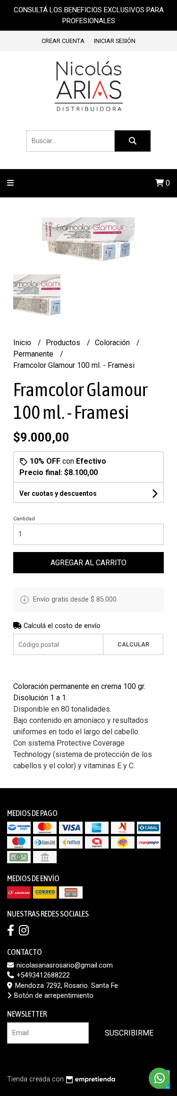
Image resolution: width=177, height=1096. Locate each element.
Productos (64, 342)
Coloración (113, 342)
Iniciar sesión (114, 40)
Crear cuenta (63, 40)
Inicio (23, 342)
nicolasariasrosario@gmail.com (64, 965)
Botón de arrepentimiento (52, 996)
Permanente (34, 353)
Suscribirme (129, 1032)
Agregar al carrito (88, 562)
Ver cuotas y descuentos (58, 493)
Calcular (133, 644)
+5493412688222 (42, 975)
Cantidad (24, 519)
